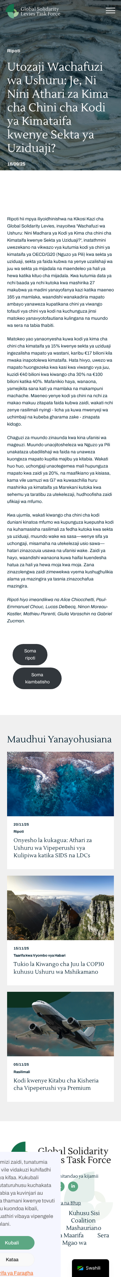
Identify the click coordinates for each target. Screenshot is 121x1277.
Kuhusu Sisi (84, 1213)
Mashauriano (83, 1228)
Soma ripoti (30, 654)
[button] (110, 9)
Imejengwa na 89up (60, 1203)
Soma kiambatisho (37, 678)
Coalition (83, 1220)
